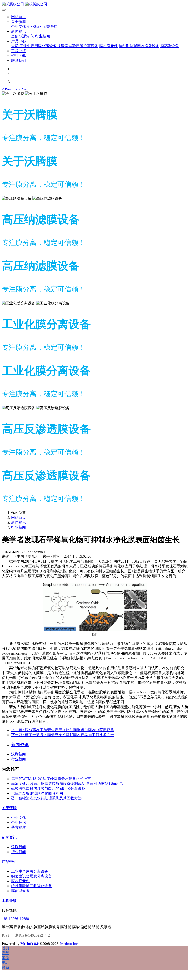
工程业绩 (9, 901)
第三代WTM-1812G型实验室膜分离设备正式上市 (51, 779)
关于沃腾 (9, 808)
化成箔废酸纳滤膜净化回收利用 (37, 793)
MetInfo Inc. (69, 944)
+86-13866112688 (15, 919)
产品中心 (9, 862)
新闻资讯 (18, 522)
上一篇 (62, 730)
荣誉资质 (18, 827)
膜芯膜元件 (20, 881)
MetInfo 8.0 (29, 944)
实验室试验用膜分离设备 (31, 876)
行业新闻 (18, 527)
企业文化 (18, 818)
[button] (10, 89)
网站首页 (18, 17)
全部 (15, 36)
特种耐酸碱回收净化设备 (31, 886)
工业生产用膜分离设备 (29, 871)
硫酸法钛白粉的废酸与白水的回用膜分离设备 (48, 788)
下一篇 (62, 735)
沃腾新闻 (18, 754)
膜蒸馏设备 (20, 891)
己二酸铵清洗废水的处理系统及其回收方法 (46, 798)
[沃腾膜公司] (95, 4)
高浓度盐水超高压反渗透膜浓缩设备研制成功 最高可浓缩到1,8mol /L (67, 784)
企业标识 (18, 822)
